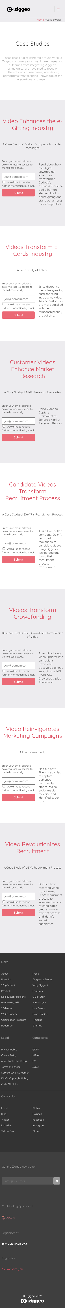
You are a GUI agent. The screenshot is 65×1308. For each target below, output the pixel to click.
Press (35, 973)
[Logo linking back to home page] (18, 10)
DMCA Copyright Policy (14, 1078)
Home (40, 19)
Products (6, 991)
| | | (58, 9)
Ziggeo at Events (42, 979)
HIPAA (36, 1055)
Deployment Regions (13, 996)
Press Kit (6, 979)
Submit (18, 193)
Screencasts (39, 1002)
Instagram (38, 1125)
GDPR (35, 1049)
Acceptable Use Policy (14, 1061)
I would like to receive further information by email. (18, 184)
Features (37, 991)
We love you (14, 1269)
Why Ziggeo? (40, 985)
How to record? (10, 1002)
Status (36, 1108)
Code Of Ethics (9, 1084)
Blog (3, 1114)
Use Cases (38, 1008)
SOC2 (35, 1066)
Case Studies (39, 1014)
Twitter (5, 1119)
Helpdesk (37, 1114)
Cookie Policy (8, 1055)
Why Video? (8, 985)
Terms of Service (11, 1066)
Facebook (38, 1119)
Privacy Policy (9, 1049)
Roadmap (6, 1025)
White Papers (9, 1014)
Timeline (37, 1019)
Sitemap (37, 1025)
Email (4, 1108)
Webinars (6, 1008)
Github (36, 1131)
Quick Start (38, 996)
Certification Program (13, 1019)
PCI (34, 1061)
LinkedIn (6, 1125)
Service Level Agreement (15, 1072)
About (4, 973)
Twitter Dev (7, 1131)
